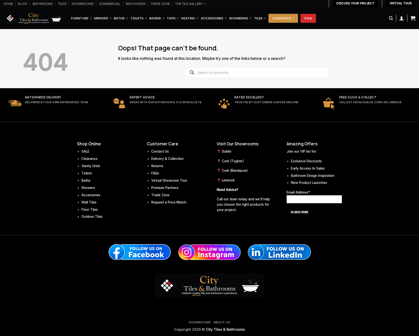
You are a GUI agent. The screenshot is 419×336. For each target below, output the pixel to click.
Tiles (62, 3)
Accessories (212, 18)
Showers (88, 188)
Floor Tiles (89, 209)
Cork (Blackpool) (235, 170)
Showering (238, 18)
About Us (221, 322)
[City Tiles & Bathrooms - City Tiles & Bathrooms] (34, 18)
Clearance (281, 18)
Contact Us (160, 151)
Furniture (79, 18)
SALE (85, 151)
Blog (22, 3)
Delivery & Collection (167, 159)
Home (8, 3)
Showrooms (83, 3)
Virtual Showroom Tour (169, 180)
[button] (391, 18)
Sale (308, 18)
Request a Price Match (168, 202)
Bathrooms (43, 3)
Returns (157, 166)
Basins (155, 18)
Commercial (110, 3)
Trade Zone (160, 3)
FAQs (155, 173)
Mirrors (101, 18)
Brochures (135, 3)
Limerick (228, 180)
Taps (171, 18)
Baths (119, 18)
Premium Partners (164, 188)
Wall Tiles (89, 202)
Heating (188, 18)
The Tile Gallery (188, 3)
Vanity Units (90, 166)
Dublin (226, 151)
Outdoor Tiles (92, 217)
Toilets (137, 18)
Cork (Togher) (233, 161)
